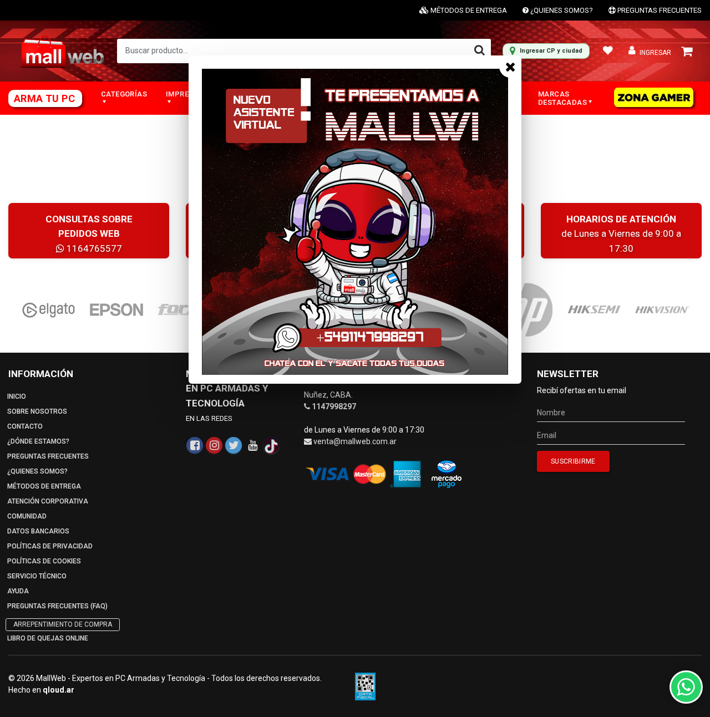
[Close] (510, 66)
